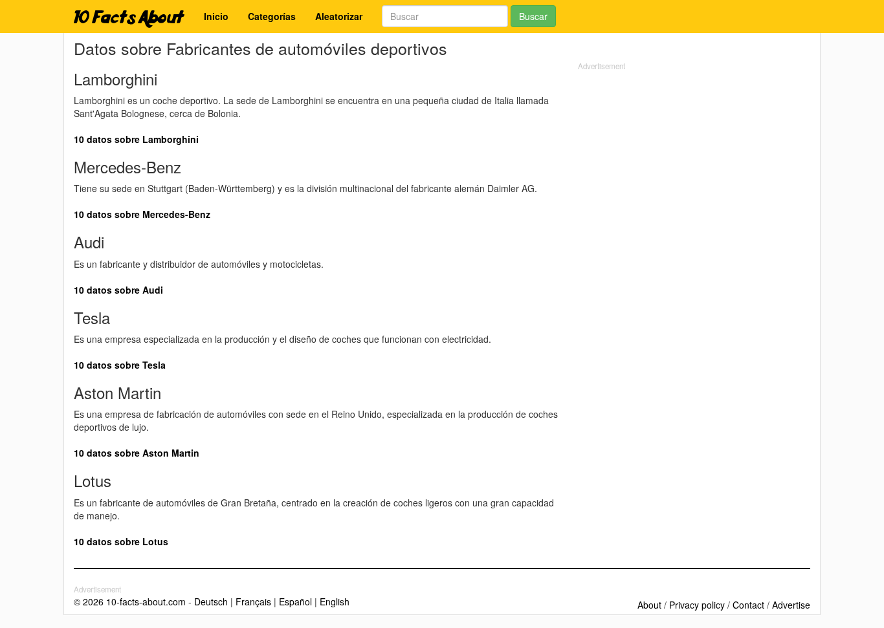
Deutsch (211, 601)
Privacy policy (697, 604)
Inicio (216, 16)
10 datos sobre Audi (118, 289)
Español (295, 601)
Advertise (791, 604)
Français (253, 601)
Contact (748, 604)
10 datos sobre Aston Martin (136, 452)
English (334, 601)
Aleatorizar (338, 16)
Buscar (533, 16)
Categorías (272, 16)
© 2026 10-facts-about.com (130, 601)
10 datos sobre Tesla (120, 364)
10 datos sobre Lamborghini (136, 139)
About (649, 604)
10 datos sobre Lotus (121, 541)
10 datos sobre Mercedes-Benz (142, 214)
